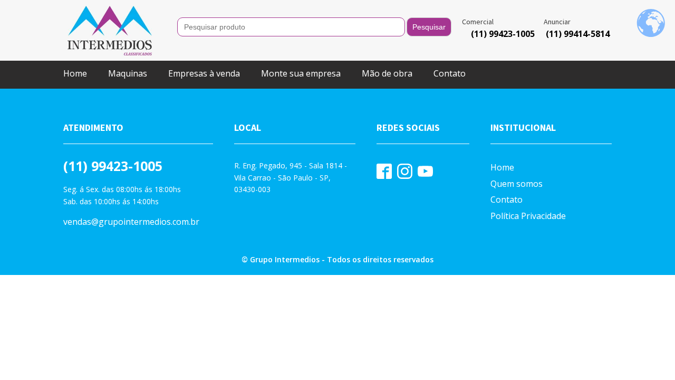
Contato (449, 73)
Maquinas (127, 73)
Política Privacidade (528, 216)
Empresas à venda (204, 73)
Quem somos (516, 183)
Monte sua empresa (301, 73)
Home (75, 73)
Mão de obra (387, 73)
